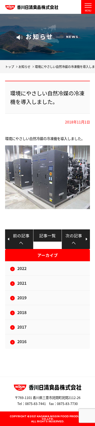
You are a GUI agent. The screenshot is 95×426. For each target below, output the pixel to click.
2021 (22, 283)
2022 (22, 268)
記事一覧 (47, 235)
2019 (22, 297)
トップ (9, 66)
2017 (22, 327)
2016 (22, 341)
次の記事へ (73, 239)
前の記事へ (21, 239)
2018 (22, 312)
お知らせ (24, 66)
